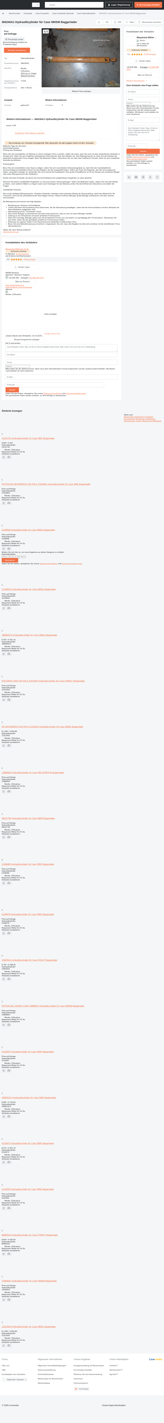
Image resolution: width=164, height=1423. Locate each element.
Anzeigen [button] (25, 278)
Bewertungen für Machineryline (50, 1379)
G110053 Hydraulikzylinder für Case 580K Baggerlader (28, 1189)
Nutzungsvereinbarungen (75, 393)
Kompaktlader (130, 419)
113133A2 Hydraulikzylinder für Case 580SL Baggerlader (29, 1326)
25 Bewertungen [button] (29, 259)
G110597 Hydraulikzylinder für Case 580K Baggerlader (28, 1052)
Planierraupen (130, 421)
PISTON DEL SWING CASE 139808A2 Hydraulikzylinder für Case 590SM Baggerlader (43, 1006)
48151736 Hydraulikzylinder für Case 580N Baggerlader (28, 818)
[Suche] (47, 4)
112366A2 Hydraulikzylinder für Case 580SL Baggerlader (29, 589)
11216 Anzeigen (22, 254)
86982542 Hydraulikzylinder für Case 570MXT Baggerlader (30, 1235)
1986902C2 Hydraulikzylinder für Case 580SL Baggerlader (29, 635)
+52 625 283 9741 (36, 278)
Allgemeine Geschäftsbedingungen (52, 1366)
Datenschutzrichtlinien (52, 393)
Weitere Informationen (135, 81)
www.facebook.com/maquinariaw (19, 287)
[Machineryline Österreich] (15, 5)
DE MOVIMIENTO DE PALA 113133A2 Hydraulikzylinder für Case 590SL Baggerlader (42, 727)
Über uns (5, 1366)
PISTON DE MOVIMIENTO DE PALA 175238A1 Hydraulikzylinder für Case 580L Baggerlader (46, 484)
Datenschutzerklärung (47, 1370)
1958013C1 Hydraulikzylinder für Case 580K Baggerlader (29, 1097)
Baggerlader (129, 417)
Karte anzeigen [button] (50, 314)
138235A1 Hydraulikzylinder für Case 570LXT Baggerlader (29, 960)
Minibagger (140, 419)
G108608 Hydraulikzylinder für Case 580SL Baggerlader (28, 530)
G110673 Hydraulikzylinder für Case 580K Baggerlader (28, 1143)
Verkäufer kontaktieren (17, 50)
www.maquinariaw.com (15, 285)
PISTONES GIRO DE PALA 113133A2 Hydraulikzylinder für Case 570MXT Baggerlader (43, 681)
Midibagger (157, 421)
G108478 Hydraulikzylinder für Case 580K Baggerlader (28, 914)
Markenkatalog (44, 1383)
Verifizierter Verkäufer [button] (19, 251)
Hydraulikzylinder (28, 58)
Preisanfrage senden (15, 39)
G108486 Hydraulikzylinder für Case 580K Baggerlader (28, 864)
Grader (139, 421)
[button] (99, 22)
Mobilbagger (150, 419)
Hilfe (4, 1370)
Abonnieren (10, 560)
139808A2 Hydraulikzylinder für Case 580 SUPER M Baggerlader (33, 772)
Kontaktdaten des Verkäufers (13, 1374)
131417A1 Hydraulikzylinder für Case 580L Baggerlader (28, 438)
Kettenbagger (140, 417)
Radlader (149, 417)
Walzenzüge (147, 421)
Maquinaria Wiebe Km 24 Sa (17, 249)
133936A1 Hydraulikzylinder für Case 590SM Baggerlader (29, 1281)
